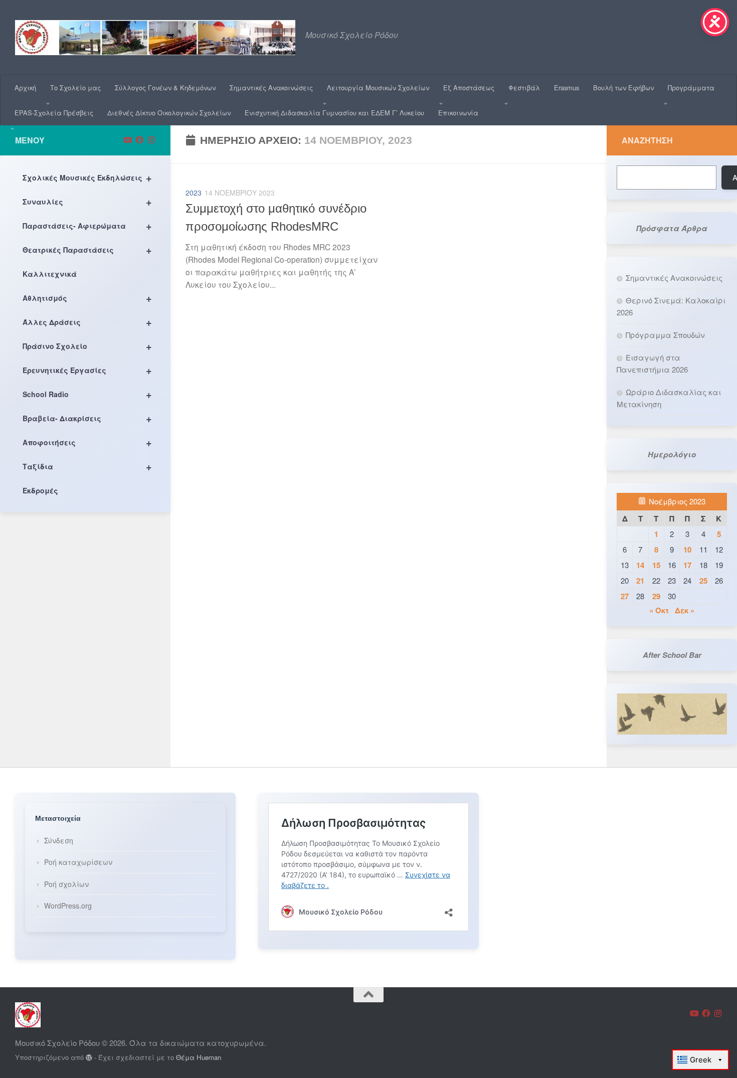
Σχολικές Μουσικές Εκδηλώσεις (87, 177)
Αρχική (25, 87)
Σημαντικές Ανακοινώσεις (271, 87)
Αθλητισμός (87, 297)
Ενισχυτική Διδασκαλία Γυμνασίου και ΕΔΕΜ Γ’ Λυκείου (334, 112)
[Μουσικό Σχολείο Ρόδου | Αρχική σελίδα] (155, 37)
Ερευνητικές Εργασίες (87, 370)
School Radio (87, 394)
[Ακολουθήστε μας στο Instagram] (151, 140)
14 (640, 565)
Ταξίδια (87, 466)
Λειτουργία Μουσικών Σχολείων (378, 87)
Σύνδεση (58, 840)
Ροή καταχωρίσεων (78, 862)
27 (625, 596)
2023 (194, 193)
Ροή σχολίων (66, 884)
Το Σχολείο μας (75, 87)
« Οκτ (659, 610)
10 (687, 549)
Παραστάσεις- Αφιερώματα (87, 225)
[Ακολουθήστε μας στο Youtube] (127, 140)
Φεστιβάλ (524, 87)
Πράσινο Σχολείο (87, 345)
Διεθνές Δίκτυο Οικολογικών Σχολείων (169, 112)
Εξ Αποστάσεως (468, 87)
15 (656, 565)
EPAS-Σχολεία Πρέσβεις (54, 112)
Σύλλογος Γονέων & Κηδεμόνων (165, 87)
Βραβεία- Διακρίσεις (87, 418)
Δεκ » (684, 610)
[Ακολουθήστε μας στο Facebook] (139, 140)
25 (703, 580)
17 (687, 565)
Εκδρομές (40, 490)
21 (640, 580)
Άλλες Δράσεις (87, 321)
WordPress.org (68, 906)
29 (656, 596)
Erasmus (566, 87)
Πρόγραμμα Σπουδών (665, 334)
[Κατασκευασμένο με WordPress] (89, 1057)
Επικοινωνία (458, 112)
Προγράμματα (691, 87)
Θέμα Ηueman (198, 1057)
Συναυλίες (87, 201)
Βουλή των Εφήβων (623, 87)
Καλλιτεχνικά (50, 274)
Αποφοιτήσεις (87, 442)
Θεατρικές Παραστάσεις (87, 249)
